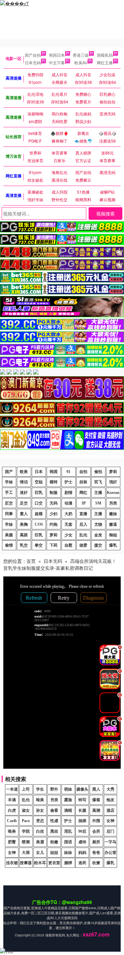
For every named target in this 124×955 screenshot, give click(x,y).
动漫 (68, 503)
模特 (54, 482)
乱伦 (83, 535)
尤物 (98, 524)
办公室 (110, 852)
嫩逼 (113, 524)
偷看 (54, 810)
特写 (82, 800)
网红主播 (105, 62)
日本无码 (33, 62)
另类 (113, 503)
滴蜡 (68, 810)
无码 (54, 503)
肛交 (9, 503)
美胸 (24, 524)
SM (98, 503)
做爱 (83, 545)
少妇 (54, 513)
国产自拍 (33, 55)
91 (68, 471)
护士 (68, 482)
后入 (83, 524)
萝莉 (113, 471)
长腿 (82, 810)
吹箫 (96, 863)
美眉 (40, 842)
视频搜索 (105, 213)
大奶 (68, 513)
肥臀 (12, 842)
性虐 (54, 820)
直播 (83, 513)
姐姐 (54, 852)
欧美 (24, 471)
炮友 (110, 800)
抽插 (82, 820)
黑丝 (54, 831)
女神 (110, 820)
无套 (68, 524)
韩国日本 (57, 55)
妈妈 (82, 852)
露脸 (68, 800)
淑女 (26, 810)
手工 (9, 492)
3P (83, 503)
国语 (68, 842)
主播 (98, 492)
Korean (113, 492)
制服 (54, 492)
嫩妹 (113, 513)
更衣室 (54, 863)
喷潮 (26, 842)
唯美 (40, 800)
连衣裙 (12, 863)
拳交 (39, 545)
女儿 (40, 852)
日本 (39, 471)
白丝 (40, 831)
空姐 (39, 482)
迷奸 (24, 492)
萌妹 (68, 789)
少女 (68, 535)
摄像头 (82, 789)
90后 (82, 831)
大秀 (110, 789)
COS (39, 524)
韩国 (54, 471)
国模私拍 (105, 55)
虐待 (82, 842)
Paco (26, 820)
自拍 (83, 471)
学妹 (9, 482)
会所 (96, 831)
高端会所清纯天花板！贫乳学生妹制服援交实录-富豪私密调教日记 (59, 564)
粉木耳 (40, 863)
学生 (40, 789)
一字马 (110, 842)
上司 (26, 789)
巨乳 (39, 492)
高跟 (24, 535)
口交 (39, 503)
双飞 (98, 482)
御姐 (113, 535)
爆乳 (113, 545)
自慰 (68, 545)
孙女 (40, 810)
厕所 (96, 842)
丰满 (12, 800)
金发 (98, 535)
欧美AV (80, 62)
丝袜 (83, 482)
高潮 (96, 810)
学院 (26, 831)
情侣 (24, 482)
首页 (31, 561)
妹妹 (68, 852)
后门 (110, 831)
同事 (9, 513)
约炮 (54, 524)
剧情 (68, 492)
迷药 (82, 863)
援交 (98, 545)
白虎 (12, 810)
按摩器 (26, 863)
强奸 (113, 482)
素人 (24, 513)
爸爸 (96, 852)
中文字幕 (57, 62)
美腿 (9, 535)
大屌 (26, 852)
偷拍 (98, 471)
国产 (9, 471)
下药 (54, 545)
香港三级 (81, 55)
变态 (40, 820)
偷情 (9, 545)
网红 (83, 492)
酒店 (110, 810)
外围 (96, 820)
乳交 (24, 545)
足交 (24, 503)
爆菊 (96, 800)
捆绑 (68, 863)
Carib (12, 820)
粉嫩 (54, 842)
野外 (54, 789)
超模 (39, 513)
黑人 (96, 789)
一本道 (12, 789)
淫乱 (68, 831)
